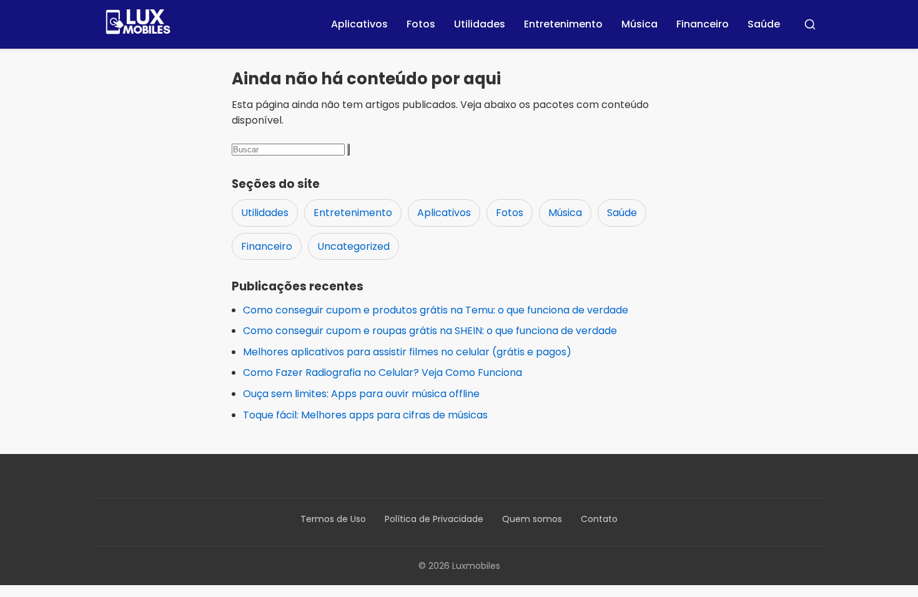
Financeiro (702, 24)
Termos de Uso (333, 519)
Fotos (421, 24)
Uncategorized (353, 246)
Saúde (764, 24)
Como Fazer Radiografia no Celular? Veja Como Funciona (382, 372)
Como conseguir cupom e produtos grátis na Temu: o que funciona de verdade (435, 310)
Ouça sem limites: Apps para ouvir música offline (361, 394)
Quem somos (532, 519)
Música (639, 24)
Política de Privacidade (434, 519)
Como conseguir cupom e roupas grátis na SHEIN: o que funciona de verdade (430, 330)
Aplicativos (359, 24)
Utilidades (479, 24)
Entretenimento (563, 24)
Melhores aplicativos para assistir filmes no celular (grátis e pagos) (407, 352)
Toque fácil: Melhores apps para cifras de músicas (365, 415)
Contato (599, 519)
